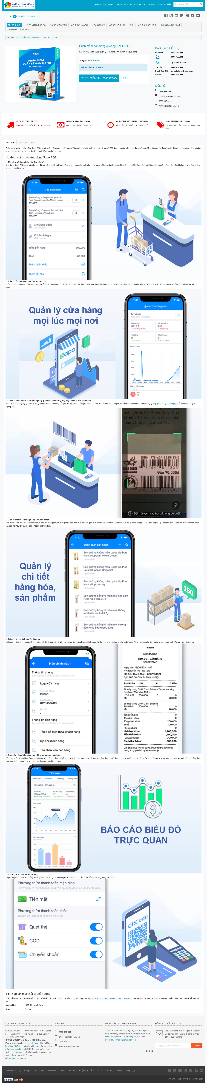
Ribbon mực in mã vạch (18, 29)
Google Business (187, 15)
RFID (131, 25)
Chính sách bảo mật (12, 1070)
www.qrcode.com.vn (17, 1058)
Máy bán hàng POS (116, 25)
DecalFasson (193, 15)
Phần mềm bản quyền (36, 25)
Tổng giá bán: (89, 60)
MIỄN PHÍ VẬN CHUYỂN (92, 67)
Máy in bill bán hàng (146, 25)
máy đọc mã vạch (95, 998)
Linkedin (176, 15)
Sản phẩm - (24, 16)
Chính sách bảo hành (56, 1070)
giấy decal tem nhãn (14, 1049)
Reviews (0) (22, 142)
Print (127, 78)
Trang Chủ (15, 25)
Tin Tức (99, 1070)
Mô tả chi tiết (10, 142)
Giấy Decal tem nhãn (170, 25)
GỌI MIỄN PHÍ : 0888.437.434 (100, 78)
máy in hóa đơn (110, 998)
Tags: (32, 142)
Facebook (166, 15)
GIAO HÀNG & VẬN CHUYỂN (81, 1070)
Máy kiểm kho (98, 25)
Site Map (119, 1070)
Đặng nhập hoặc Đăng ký (103, 4)
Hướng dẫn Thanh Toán (33, 1070)
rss (182, 15)
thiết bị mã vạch (31, 1043)
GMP (198, 15)
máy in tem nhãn (125, 998)
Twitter (171, 15)
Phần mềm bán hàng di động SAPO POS (39, 37)
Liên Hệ (109, 1070)
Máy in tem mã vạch (79, 25)
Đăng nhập (130, 1070)
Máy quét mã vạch (58, 25)
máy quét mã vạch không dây (165, 403)
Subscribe (196, 1045)
